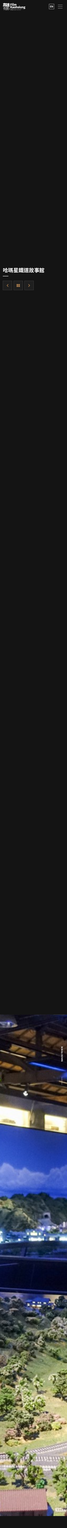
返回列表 (18, 285)
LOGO (14, 6)
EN (51, 6)
